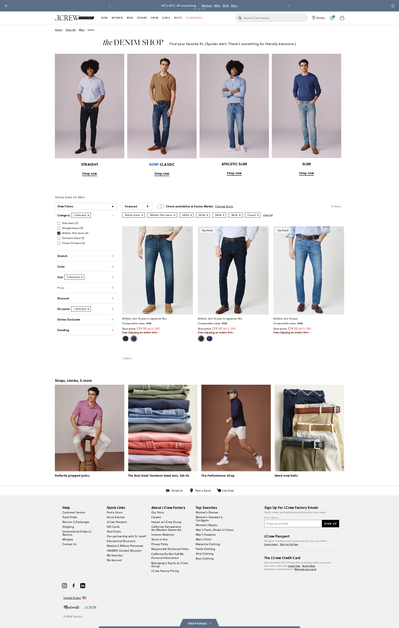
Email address (271, 518)
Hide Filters (65, 206)
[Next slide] (289, 6)
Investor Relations (162, 534)
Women (207, 5)
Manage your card (305, 569)
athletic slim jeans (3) (75, 233)
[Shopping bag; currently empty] (342, 17)
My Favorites (115, 555)
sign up (330, 523)
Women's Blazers (207, 525)
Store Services (116, 517)
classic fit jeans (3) (73, 243)
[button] (332, 18)
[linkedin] (82, 585)
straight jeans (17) (72, 228)
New (104, 18)
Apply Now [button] (308, 566)
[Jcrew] (90, 607)
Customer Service (73, 512)
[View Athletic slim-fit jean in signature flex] (157, 270)
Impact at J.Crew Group (166, 522)
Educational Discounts (121, 541)
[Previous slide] (110, 6)
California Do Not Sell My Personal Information (167, 555)
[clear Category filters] (88, 215)
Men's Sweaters (206, 534)
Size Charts (114, 531)
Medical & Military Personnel (125, 546)
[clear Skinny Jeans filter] (142, 215)
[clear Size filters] (82, 277)
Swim (154, 18)
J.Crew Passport (117, 522)
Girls (225, 5)
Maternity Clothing (208, 544)
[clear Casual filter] (258, 215)
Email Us (177, 490)
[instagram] (64, 585)
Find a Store (203, 490)
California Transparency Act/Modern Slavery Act (166, 528)
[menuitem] (104, 18)
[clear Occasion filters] (88, 309)
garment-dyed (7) (73, 238)
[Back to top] (391, 620)
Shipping (68, 527)
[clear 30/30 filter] (207, 215)
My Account (114, 560)
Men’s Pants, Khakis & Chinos (215, 530)
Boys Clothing (205, 558)
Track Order (69, 517)
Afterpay (67, 539)
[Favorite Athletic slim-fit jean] (339, 230)
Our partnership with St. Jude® (126, 536)
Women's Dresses (207, 512)
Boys (234, 5)
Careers (156, 517)
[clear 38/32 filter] (240, 215)
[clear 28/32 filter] (191, 215)
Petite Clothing (205, 549)
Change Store (224, 206)
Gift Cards (113, 527)
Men (217, 5)
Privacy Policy (159, 544)
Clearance (194, 18)
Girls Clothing (204, 554)
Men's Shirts (204, 539)
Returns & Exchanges (76, 522)
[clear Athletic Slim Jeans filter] (174, 215)
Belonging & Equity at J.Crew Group (169, 564)
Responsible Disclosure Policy (170, 549)
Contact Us (69, 544)
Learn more (271, 544)
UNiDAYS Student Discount (124, 550)
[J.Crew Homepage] (74, 17)
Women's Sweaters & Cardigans (209, 518)
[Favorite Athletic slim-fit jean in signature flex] (188, 230)
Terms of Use (159, 539)
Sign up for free (289, 544)
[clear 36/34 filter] (223, 215)
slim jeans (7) (70, 223)
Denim (142, 18)
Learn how (294, 566)
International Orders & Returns (76, 533)
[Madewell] (71, 607)
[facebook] (73, 585)
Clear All (268, 215)
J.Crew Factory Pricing (165, 571)
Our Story (157, 512)
